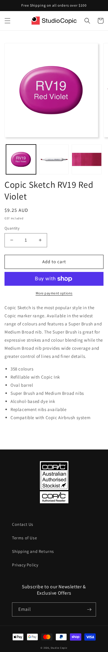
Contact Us (22, 524)
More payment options (54, 293)
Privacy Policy (25, 565)
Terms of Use (24, 538)
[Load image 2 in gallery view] (54, 160)
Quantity (12, 228)
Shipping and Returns (33, 551)
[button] (7, 20)
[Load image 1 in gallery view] (21, 160)
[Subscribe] (89, 609)
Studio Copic (59, 647)
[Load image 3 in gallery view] (87, 160)
